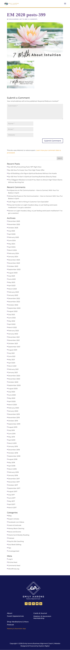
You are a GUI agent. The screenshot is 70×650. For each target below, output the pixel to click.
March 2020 (12, 405)
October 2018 (13, 453)
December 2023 (14, 260)
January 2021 (13, 372)
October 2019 (13, 421)
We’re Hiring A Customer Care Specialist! (33, 202)
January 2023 (13, 295)
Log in (10, 559)
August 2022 (12, 311)
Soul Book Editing (14, 544)
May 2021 (11, 359)
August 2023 (12, 273)
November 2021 (14, 340)
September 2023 (14, 269)
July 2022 (11, 314)
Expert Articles (13, 519)
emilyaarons (13, 19)
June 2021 (11, 356)
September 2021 (14, 347)
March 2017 (12, 507)
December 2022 (14, 298)
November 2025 (14, 224)
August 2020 (13, 388)
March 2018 (12, 469)
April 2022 (11, 324)
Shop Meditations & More (18, 622)
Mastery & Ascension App (16, 628)
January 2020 (13, 411)
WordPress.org (13, 569)
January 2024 (13, 256)
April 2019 (11, 440)
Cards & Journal (40, 613)
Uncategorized (13, 551)
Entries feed (12, 562)
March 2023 (12, 289)
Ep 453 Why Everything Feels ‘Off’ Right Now (24, 167)
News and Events (14, 532)
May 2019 (11, 437)
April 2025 (11, 234)
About (9, 613)
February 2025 (13, 237)
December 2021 (14, 337)
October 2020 (13, 382)
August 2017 (12, 491)
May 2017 (11, 501)
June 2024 (12, 240)
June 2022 (12, 318)
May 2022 (11, 321)
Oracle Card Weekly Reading (18, 535)
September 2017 (14, 488)
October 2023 (13, 266)
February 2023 (13, 292)
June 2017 (11, 498)
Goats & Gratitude (14, 525)
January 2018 (13, 475)
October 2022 (13, 305)
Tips (9, 548)
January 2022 (13, 334)
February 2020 (13, 408)
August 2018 (12, 459)
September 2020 (14, 385)
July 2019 (11, 430)
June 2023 (12, 279)
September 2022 (14, 308)
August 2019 (12, 427)
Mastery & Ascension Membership (42, 617)
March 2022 (12, 327)
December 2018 (14, 450)
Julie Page (12, 202)
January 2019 (13, 446)
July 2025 (11, 231)
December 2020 (14, 376)
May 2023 (11, 282)
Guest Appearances (15, 616)
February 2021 (13, 369)
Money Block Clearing (16, 528)
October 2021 (13, 343)
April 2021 (11, 363)
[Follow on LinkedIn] (40, 603)
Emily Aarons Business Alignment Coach (38, 643)
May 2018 (11, 462)
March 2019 (12, 443)
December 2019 (14, 414)
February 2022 (13, 330)
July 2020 (11, 392)
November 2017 (14, 482)
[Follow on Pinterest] (33, 603)
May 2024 (11, 244)
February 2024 (13, 253)
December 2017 (14, 479)
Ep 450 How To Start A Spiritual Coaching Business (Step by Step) (32, 176)
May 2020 (11, 398)
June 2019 (11, 433)
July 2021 (11, 353)
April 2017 (11, 504)
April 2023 (11, 285)
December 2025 (14, 221)
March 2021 (12, 366)
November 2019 (14, 417)
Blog (9, 516)
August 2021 (12, 350)
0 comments (33, 19)
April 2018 (11, 466)
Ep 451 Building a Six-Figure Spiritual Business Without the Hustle (32, 173)
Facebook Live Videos (16, 522)
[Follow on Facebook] (26, 603)
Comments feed (14, 565)
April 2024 (12, 247)
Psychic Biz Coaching (16, 541)
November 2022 (14, 302)
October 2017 (13, 485)
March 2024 (12, 250)
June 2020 (12, 395)
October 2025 (13, 228)
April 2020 (12, 401)
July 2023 (11, 276)
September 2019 (14, 424)
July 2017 (11, 495)
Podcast (11, 538)
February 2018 (13, 472)
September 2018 (14, 456)
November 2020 (14, 379)
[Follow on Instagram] (29, 603)
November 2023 (14, 263)
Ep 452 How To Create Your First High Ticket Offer (26, 170)
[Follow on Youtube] (37, 603)
